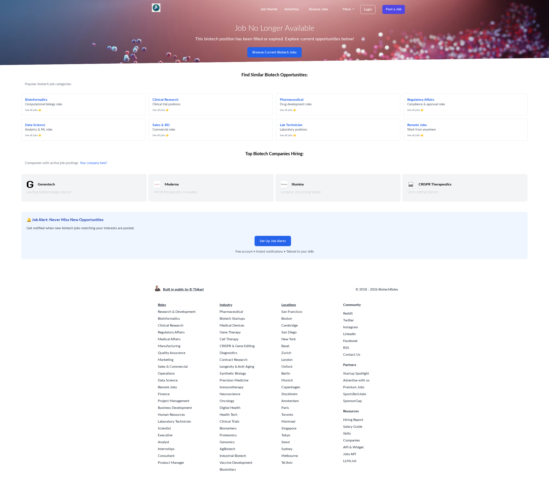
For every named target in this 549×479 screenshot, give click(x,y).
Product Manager (171, 462)
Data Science (168, 380)
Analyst (163, 442)
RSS (346, 347)
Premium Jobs (353, 387)
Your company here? (93, 163)
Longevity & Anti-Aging (237, 366)
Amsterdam (290, 401)
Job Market (269, 9)
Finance (164, 394)
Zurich (286, 353)
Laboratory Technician (174, 421)
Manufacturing (169, 346)
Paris (285, 408)
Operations (166, 373)
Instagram (350, 327)
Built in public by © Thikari (183, 289)
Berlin (285, 373)
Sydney (286, 449)
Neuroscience (230, 394)
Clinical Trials (229, 421)
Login (368, 9)
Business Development (175, 408)
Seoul (285, 442)
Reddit (348, 313)
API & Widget (353, 447)
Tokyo (285, 435)
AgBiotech (227, 449)
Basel (285, 346)
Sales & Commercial (173, 366)
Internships (166, 449)
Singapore (288, 428)
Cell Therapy (229, 339)
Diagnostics (228, 353)
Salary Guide (352, 426)
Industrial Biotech (233, 456)
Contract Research (233, 360)
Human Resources (171, 414)
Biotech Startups (232, 318)
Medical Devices (232, 325)
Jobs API (349, 454)
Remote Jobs (167, 387)
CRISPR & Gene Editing (237, 346)
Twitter (348, 320)
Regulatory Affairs (171, 332)
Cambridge (289, 325)
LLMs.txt (349, 461)
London (287, 360)
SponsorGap (352, 401)
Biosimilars (228, 469)
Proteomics (228, 435)
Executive (165, 435)
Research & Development (177, 311)
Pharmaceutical (231, 311)
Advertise (291, 9)
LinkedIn (349, 334)
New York (288, 339)
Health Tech (228, 414)
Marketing (165, 360)
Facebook (350, 341)
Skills (347, 433)
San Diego (289, 332)
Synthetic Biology (233, 373)
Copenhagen (290, 387)
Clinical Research (170, 325)
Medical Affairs (169, 339)
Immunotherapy (231, 387)
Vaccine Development (236, 462)
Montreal (288, 421)
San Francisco (291, 311)
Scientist (164, 428)
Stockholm (289, 394)
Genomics (227, 442)
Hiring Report (353, 420)
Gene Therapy (230, 332)
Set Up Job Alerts (273, 241)
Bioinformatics (169, 318)
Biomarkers (228, 428)
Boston (286, 318)
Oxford (286, 366)
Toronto (287, 414)
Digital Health (230, 408)
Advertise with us (356, 380)
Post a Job (393, 9)
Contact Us (351, 354)
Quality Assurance (171, 353)
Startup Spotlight (356, 373)
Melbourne (289, 456)
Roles (162, 305)
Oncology (227, 401)
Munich (287, 380)
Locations (288, 305)
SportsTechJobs (354, 394)
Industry (226, 305)
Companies (351, 440)
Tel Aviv (287, 462)
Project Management (173, 401)
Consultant (166, 456)
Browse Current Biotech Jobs (274, 52)
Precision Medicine (234, 380)
